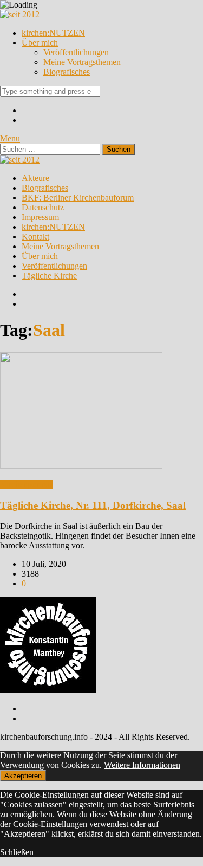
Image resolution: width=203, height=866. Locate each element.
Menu (10, 138)
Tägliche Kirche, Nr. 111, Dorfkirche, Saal (93, 505)
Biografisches (66, 71)
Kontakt (35, 236)
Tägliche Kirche (49, 275)
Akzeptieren (23, 776)
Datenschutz (43, 207)
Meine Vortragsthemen (82, 62)
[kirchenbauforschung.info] (20, 14)
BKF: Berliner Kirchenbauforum (78, 197)
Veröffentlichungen (76, 52)
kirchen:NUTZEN (53, 32)
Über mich (40, 42)
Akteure (35, 178)
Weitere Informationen (142, 765)
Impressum (40, 217)
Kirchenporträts (26, 484)
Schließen (17, 852)
